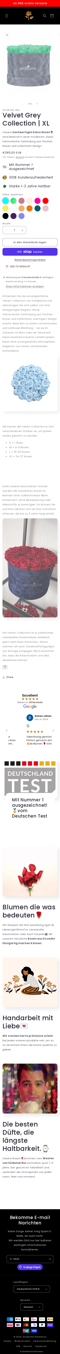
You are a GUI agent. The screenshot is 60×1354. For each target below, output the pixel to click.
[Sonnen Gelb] (5, 208)
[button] (6, 15)
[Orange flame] (29, 208)
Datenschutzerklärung (44, 1341)
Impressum (41, 1346)
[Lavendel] (21, 216)
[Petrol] (37, 208)
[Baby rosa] (45, 208)
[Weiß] (13, 208)
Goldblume (28, 1336)
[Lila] (13, 216)
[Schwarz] (5, 216)
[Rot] (45, 201)
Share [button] (10, 677)
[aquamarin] (5, 201)
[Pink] (37, 201)
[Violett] (21, 201)
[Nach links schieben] (22, 103)
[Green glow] (13, 201)
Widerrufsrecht (22, 1341)
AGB (18, 1346)
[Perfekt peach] (21, 208)
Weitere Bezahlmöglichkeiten (30, 259)
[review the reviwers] (22, 726)
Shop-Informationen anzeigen (25, 286)
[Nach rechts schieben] (37, 103)
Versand (20, 157)
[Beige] (29, 201)
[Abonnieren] (49, 1259)
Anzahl (6, 223)
